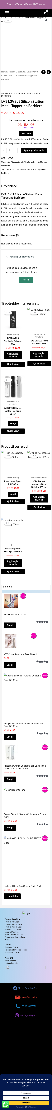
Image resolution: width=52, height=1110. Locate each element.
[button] (46, 20)
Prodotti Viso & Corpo (13, 927)
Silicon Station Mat (28, 169)
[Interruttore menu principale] (7, 13)
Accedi (26, 280)
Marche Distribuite (16, 72)
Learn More (26, 133)
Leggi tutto (12, 896)
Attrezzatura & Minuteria (13, 93)
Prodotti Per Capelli (12, 922)
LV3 (17, 169)
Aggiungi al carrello (33, 150)
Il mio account (10, 961)
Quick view (13, 364)
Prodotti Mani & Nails (13, 924)
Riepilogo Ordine (11, 947)
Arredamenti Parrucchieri (15, 937)
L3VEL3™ (10, 169)
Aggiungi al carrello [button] (13, 355)
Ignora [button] (42, 4)
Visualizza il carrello (13, 952)
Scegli (13, 423)
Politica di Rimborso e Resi (16, 950)
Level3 (30, 72)
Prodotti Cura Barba (13, 929)
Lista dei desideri (11, 963)
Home (4, 72)
